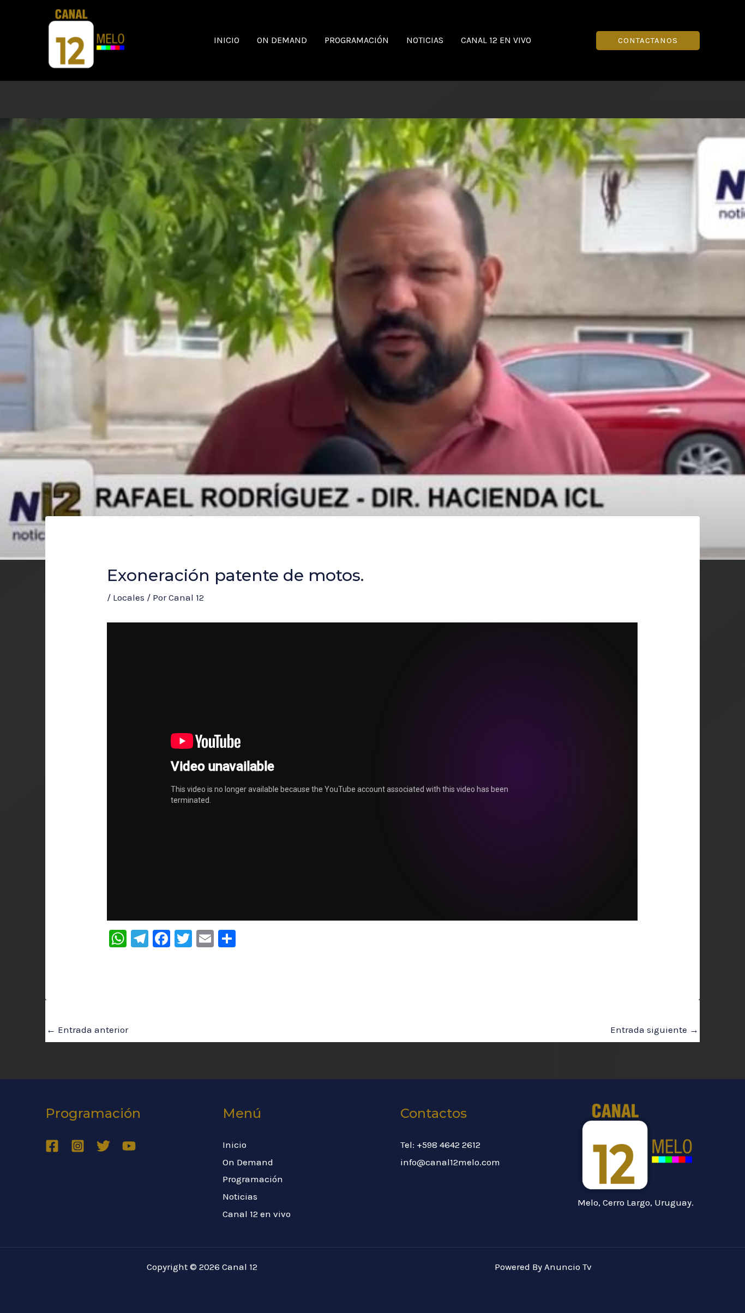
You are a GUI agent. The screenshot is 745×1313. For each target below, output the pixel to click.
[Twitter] (103, 1146)
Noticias (424, 40)
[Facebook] (52, 1146)
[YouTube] (129, 1146)
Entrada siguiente (654, 1029)
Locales (129, 597)
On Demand (282, 40)
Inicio (226, 40)
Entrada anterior (87, 1029)
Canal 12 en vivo (496, 40)
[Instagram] (78, 1146)
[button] (648, 40)
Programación (357, 40)
